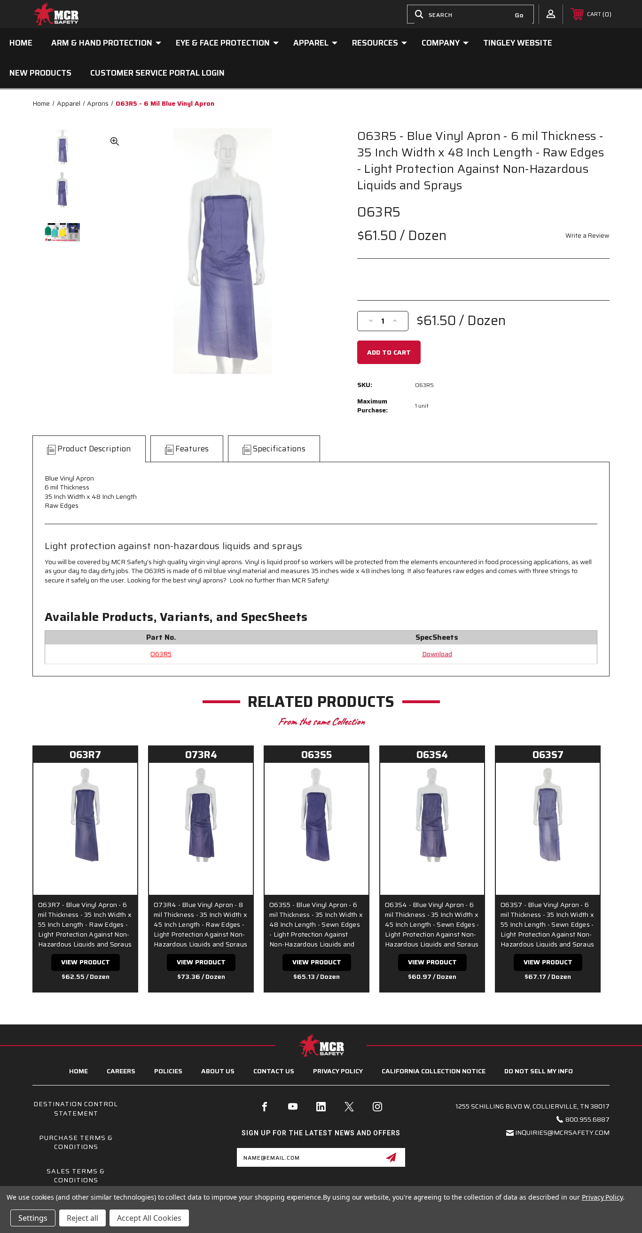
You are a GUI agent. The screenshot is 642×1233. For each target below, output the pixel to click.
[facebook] (265, 1107)
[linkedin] (321, 1107)
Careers (121, 1071)
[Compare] (118, 805)
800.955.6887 (587, 1119)
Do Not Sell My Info (538, 1071)
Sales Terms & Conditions (76, 1176)
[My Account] (551, 14)
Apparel (311, 43)
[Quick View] (118, 781)
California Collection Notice (433, 1071)
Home (20, 43)
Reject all (82, 1218)
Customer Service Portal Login (157, 73)
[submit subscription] (391, 1157)
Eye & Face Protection (223, 43)
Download (437, 654)
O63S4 (432, 754)
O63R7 (85, 754)
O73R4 (201, 754)
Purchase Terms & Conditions (76, 1142)
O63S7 (548, 754)
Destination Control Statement (75, 1108)
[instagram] (377, 1107)
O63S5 (316, 754)
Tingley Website (517, 43)
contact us (273, 1071)
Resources (375, 43)
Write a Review (587, 235)
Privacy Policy (338, 1071)
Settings (32, 1218)
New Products (40, 73)
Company (441, 43)
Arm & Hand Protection (101, 43)
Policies (168, 1071)
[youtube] (293, 1107)
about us (218, 1071)
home (78, 1071)
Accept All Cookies (149, 1218)
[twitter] (349, 1107)
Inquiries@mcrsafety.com (562, 1132)
